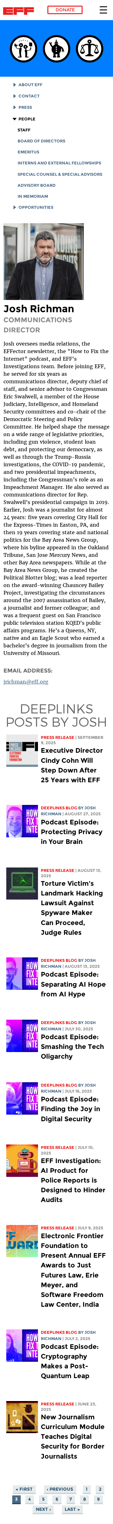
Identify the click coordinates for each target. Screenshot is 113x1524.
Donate (65, 9)
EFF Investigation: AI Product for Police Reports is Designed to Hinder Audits (73, 1180)
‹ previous (60, 1489)
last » (72, 1509)
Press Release (57, 737)
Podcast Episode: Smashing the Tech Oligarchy (72, 1046)
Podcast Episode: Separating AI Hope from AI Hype (73, 984)
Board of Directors (41, 141)
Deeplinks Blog (59, 808)
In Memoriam (33, 196)
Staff (24, 130)
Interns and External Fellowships (59, 163)
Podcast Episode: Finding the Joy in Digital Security (70, 1108)
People (27, 119)
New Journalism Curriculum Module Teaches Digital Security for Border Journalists (73, 1436)
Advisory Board (37, 185)
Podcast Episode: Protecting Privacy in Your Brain (71, 831)
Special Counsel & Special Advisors (60, 174)
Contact (29, 96)
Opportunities (36, 207)
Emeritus (28, 152)
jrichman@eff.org (25, 682)
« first (24, 1489)
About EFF (30, 84)
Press (25, 107)
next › (43, 1509)
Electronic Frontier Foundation (20, 11)
